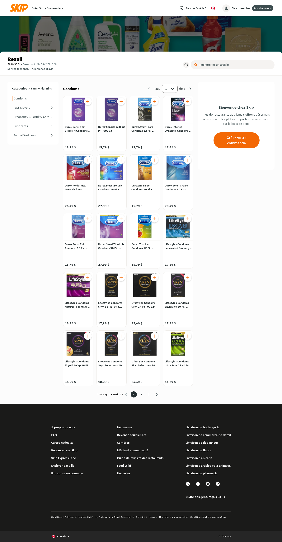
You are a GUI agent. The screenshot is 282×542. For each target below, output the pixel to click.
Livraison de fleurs (198, 450)
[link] (33, 98)
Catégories (19, 88)
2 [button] (141, 394)
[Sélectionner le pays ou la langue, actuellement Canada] (213, 8)
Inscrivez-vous (262, 8)
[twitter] (188, 485)
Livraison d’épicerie (199, 458)
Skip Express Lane (63, 458)
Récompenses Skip (64, 450)
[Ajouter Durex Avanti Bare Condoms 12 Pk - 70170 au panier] (154, 101)
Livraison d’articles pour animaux (208, 466)
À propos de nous (63, 427)
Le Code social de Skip (107, 517)
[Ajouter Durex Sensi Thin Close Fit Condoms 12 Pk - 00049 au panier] (88, 101)
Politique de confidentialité (79, 517)
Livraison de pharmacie (202, 473)
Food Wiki (124, 466)
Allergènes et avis (42, 69)
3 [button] (149, 394)
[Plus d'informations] (186, 65)
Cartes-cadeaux (62, 443)
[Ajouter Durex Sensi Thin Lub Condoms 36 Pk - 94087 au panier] (121, 219)
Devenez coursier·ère (132, 435)
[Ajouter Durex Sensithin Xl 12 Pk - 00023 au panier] (121, 101)
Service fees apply (18, 69)
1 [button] (166, 89)
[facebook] (198, 485)
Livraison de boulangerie (202, 427)
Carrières (123, 443)
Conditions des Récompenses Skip (208, 517)
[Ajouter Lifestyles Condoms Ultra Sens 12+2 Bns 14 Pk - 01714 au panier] (187, 336)
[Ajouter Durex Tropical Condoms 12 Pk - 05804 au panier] (154, 219)
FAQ (54, 435)
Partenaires (125, 427)
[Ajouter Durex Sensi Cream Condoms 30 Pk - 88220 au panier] (187, 160)
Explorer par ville (62, 466)
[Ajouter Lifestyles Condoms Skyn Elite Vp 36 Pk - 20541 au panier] (88, 336)
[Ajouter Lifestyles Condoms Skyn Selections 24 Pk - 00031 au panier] (154, 336)
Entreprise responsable (67, 473)
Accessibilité (127, 517)
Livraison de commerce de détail (208, 435)
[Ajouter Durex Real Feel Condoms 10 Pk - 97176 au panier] (154, 160)
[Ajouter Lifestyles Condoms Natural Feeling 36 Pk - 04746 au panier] (88, 277)
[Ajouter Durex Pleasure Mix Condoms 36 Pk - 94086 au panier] (121, 160)
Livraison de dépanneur (202, 443)
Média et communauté (132, 450)
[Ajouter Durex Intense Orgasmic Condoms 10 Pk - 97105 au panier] (187, 101)
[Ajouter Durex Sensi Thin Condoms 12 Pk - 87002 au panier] (88, 219)
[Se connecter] (226, 8)
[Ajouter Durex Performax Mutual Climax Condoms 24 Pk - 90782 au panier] (88, 160)
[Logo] (20, 8)
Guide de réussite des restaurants (140, 458)
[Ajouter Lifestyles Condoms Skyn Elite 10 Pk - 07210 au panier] (187, 277)
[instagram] (208, 485)
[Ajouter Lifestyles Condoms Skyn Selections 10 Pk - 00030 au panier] (121, 336)
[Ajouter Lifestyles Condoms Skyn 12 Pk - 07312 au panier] (121, 277)
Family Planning (41, 88)
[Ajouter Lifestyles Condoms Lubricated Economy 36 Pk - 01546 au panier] (187, 219)
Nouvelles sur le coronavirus (173, 517)
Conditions (56, 517)
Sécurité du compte (146, 517)
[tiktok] (218, 485)
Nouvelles (123, 473)
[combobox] (235, 64)
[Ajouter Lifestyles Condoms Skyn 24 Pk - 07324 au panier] (154, 277)
